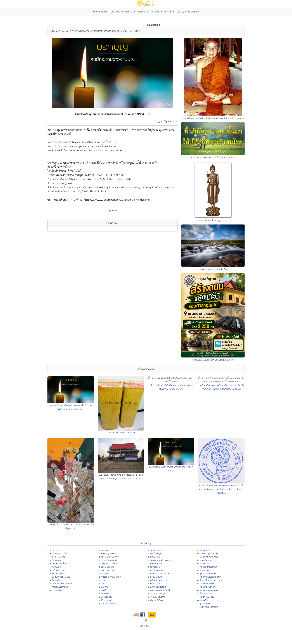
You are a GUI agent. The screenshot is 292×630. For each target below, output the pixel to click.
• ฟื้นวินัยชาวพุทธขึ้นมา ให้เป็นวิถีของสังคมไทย (213, 157)
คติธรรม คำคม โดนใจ (111, 576)
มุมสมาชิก (193, 11)
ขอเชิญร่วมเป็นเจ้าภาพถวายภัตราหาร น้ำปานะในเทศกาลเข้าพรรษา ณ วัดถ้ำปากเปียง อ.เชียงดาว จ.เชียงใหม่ (221, 489)
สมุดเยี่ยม (56, 566)
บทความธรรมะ (108, 570)
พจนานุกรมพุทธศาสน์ (160, 560)
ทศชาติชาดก (206, 560)
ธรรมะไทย (144, 625)
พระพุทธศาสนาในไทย (209, 590)
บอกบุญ (180, 11)
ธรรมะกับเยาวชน (109, 560)
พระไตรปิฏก (156, 553)
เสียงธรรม (155, 566)
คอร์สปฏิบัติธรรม (109, 603)
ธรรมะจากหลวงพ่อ (110, 556)
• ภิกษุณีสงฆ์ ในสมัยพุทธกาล (212, 220)
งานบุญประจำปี (157, 596)
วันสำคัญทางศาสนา (209, 606)
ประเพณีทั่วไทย (157, 600)
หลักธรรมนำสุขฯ (158, 586)
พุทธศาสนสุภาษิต (208, 573)
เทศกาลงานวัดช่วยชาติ (62, 583)
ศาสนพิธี (156, 11)
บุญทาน (104, 586)
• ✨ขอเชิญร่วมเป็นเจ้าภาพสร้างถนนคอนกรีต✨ (213, 359)
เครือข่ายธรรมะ (59, 570)
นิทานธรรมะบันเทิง (109, 563)
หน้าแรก (54, 31)
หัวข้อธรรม (155, 556)
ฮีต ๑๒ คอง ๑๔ (158, 593)
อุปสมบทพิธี (205, 603)
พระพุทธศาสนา (100, 11)
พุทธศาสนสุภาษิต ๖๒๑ (210, 576)
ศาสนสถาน (142, 11)
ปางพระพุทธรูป (207, 583)
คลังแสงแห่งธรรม (158, 580)
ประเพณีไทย (57, 590)
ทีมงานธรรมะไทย (59, 553)
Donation (56, 580)
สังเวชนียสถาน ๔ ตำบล (211, 580)
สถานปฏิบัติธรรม (109, 553)
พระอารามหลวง (207, 596)
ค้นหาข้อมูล (57, 560)
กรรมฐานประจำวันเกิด (160, 590)
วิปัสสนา (105, 593)
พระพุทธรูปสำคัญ (208, 586)
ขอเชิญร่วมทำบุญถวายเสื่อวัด (121, 432)
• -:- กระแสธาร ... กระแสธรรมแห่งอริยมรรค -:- (212, 269)
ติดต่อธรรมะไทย (59, 563)
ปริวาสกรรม (106, 596)
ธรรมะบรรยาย (107, 566)
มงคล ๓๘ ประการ (208, 570)
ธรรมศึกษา (116, 11)
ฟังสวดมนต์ (106, 600)
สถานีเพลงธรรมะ (158, 570)
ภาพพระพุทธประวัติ (209, 553)
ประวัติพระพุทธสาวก (209, 556)
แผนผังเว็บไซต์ (58, 556)
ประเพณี (168, 11)
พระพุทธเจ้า (205, 550)
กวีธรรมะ (105, 573)
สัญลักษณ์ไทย (58, 573)
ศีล (102, 583)
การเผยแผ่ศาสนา (60, 586)
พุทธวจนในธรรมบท (208, 566)
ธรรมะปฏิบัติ (156, 576)
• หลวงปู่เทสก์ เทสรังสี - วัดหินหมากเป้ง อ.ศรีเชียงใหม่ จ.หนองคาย (213, 118)
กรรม (103, 580)
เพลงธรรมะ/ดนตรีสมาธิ (161, 573)
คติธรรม (129, 11)
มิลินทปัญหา (156, 563)
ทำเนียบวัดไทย (206, 593)
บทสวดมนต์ (155, 583)
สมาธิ (103, 590)
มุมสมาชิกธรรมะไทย (61, 576)
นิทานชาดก (205, 563)
